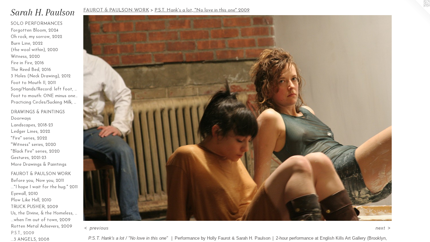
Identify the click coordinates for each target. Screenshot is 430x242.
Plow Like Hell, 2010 (31, 200)
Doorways (21, 118)
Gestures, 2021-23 (28, 158)
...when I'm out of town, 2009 (41, 220)
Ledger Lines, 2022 (30, 131)
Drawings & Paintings (38, 112)
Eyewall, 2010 (24, 194)
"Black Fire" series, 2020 (35, 151)
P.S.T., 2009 (22, 233)
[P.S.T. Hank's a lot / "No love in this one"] (237, 118)
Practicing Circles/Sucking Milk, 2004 (44, 102)
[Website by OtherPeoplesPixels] (416, 13)
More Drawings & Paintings (39, 164)
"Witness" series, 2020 (33, 145)
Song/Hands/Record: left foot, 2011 (44, 89)
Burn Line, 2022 (27, 43)
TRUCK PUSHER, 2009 (34, 207)
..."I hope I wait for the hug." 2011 (44, 187)
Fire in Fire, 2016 (27, 63)
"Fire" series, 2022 (29, 138)
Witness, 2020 (25, 56)
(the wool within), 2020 (34, 50)
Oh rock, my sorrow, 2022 (36, 37)
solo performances (36, 24)
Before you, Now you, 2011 (37, 180)
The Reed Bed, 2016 (31, 70)
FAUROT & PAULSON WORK (41, 174)
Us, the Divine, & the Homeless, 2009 (44, 213)
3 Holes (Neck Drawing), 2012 (41, 76)
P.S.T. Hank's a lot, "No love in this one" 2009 (202, 10)
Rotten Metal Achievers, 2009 (41, 226)
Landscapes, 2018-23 (32, 125)
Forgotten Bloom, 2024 (34, 30)
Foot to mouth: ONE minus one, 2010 (44, 96)
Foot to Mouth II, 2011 (33, 83)
